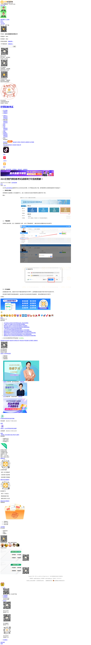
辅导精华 (10, 144)
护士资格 (5, 110)
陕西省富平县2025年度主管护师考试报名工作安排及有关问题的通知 (20, 335)
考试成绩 (26, 340)
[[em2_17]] (44, 315)
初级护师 (5, 117)
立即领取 (3, 526)
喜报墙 (4, 132)
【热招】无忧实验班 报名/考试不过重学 (10, 434)
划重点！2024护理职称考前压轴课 (9, 428)
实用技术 (5, 113)
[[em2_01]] (2, 315)
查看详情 (3, 458)
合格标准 (35, 340)
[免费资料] (2, 585)
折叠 (2, 643)
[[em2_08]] (20, 315)
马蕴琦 (4, 381)
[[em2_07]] (18, 315)
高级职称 (5, 111)
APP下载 (3, 23)
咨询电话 (5, 596)
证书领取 (32, 142)
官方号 (2, 22)
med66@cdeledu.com (37, 578)
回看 (2, 423)
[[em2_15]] (39, 315)
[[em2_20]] (52, 315)
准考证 (19, 142)
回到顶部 (3, 642)
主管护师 (5, 118)
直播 (4, 131)
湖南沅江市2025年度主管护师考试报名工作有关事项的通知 (18, 334)
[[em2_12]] (31, 315)
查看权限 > (10, 41)
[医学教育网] (7, 3)
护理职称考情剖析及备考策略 (7, 418)
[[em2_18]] (47, 315)
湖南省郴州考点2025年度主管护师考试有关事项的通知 (16, 327)
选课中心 (5, 115)
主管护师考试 (9, 187)
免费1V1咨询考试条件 (6, 353)
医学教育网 (8, 169)
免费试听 (22, 381)
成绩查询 (27, 142)
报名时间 (5, 142)
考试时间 (23, 142)
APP (4, 587)
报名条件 (15, 142)
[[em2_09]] (23, 315)
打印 (2, 184)
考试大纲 (5, 144)
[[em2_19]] (49, 315)
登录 (2, 5)
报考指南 (3, 340)
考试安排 (22, 340)
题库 (4, 124)
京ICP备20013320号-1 (40, 580)
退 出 (2, 21)
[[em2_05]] (12, 315)
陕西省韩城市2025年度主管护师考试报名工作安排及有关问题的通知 (20, 332)
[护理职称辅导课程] (15, 412)
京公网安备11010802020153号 (59, 580)
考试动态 (20, 169)
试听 (4, 126)
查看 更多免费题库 (5, 479)
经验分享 (19, 144)
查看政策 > (10, 43)
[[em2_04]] (10, 315)
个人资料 (7, 19)
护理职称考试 (7, 107)
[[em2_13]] (34, 315)
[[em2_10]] (26, 315)
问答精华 (14, 144)
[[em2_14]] (36, 315)
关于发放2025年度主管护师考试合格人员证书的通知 (16, 323)
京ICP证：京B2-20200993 (31, 580)
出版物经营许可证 (49, 580)
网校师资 (5, 133)
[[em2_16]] (42, 315)
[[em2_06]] (15, 315)
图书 (4, 125)
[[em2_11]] (28, 315)
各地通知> (21, 338)
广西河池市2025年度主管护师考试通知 (13, 328)
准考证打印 (16, 340)
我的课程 (3, 19)
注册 (4, 5)
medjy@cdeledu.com (48, 578)
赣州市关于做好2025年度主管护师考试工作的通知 (15, 325)
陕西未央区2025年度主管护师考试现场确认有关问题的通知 (18, 331)
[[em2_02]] (4, 315)
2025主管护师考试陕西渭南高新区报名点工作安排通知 (16, 330)
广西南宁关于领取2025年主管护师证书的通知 (14, 324)
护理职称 (14, 169)
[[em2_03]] (7, 315)
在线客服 (5, 595)
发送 (2, 317)
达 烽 (4, 396)
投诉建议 (5, 639)
